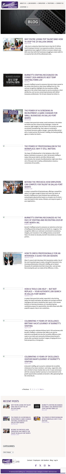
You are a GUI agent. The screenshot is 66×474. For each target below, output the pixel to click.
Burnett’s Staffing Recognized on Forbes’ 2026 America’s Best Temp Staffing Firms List (41, 77)
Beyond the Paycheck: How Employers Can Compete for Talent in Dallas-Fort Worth (43, 184)
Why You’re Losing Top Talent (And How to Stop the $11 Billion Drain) (43, 40)
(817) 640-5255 (53, 472)
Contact (29, 460)
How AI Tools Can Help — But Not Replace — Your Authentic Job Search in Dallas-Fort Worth (42, 291)
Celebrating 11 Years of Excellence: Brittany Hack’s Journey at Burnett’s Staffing (42, 323)
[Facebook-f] (36, 465)
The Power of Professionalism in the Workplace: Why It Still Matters (42, 147)
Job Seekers (32, 3)
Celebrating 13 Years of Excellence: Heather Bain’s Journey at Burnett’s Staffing (42, 359)
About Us (23, 3)
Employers (41, 3)
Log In (56, 460)
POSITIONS (51, 3)
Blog (51, 460)
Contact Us (59, 3)
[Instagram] (45, 465)
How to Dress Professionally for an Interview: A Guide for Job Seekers (42, 254)
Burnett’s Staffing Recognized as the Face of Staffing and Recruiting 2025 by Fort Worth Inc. (43, 220)
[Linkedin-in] (49, 465)
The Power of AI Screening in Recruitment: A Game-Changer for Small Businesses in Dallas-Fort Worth (40, 114)
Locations (23, 7)
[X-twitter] (40, 465)
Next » (42, 389)
